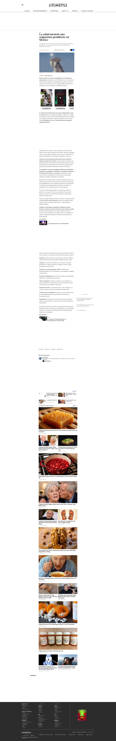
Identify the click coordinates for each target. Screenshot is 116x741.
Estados (40, 710)
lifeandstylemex (91, 732)
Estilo (27, 11)
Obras (23, 725)
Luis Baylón (45, 357)
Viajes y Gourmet (88, 11)
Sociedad (40, 712)
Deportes (54, 11)
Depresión (47, 349)
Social (40, 716)
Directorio (89, 734)
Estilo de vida (57, 718)
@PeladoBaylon (49, 75)
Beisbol (23, 713)
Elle (55, 714)
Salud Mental (60, 349)
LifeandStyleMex (88, 732)
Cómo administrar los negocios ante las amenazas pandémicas (85, 305)
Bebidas (56, 722)
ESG (23, 726)
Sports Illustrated (26, 711)
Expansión (24, 720)
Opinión (40, 711)
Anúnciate (81, 734)
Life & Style (24, 703)
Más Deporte (24, 716)
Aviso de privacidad (60, 734)
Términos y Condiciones (46, 734)
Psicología (53, 349)
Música (75, 11)
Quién (55, 705)
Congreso (40, 708)
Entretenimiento (40, 11)
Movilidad (41, 718)
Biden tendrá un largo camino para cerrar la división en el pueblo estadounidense (84, 299)
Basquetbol (24, 715)
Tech (49, 317)
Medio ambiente (42, 715)
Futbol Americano (26, 714)
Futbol (23, 712)
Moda (56, 709)
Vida (40, 32)
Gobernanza (41, 717)
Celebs (56, 717)
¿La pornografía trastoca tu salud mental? (58, 223)
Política (40, 705)
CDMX (40, 709)
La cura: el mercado (81, 310)
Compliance (72, 734)
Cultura (56, 712)
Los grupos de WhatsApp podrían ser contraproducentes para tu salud (57, 319)
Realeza (56, 707)
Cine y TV (65, 11)
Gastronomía (57, 721)
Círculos (56, 708)
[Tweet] (71, 50)
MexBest (56, 720)
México (40, 707)
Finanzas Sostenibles (43, 719)
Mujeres (24, 727)
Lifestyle (24, 717)
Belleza (56, 710)
